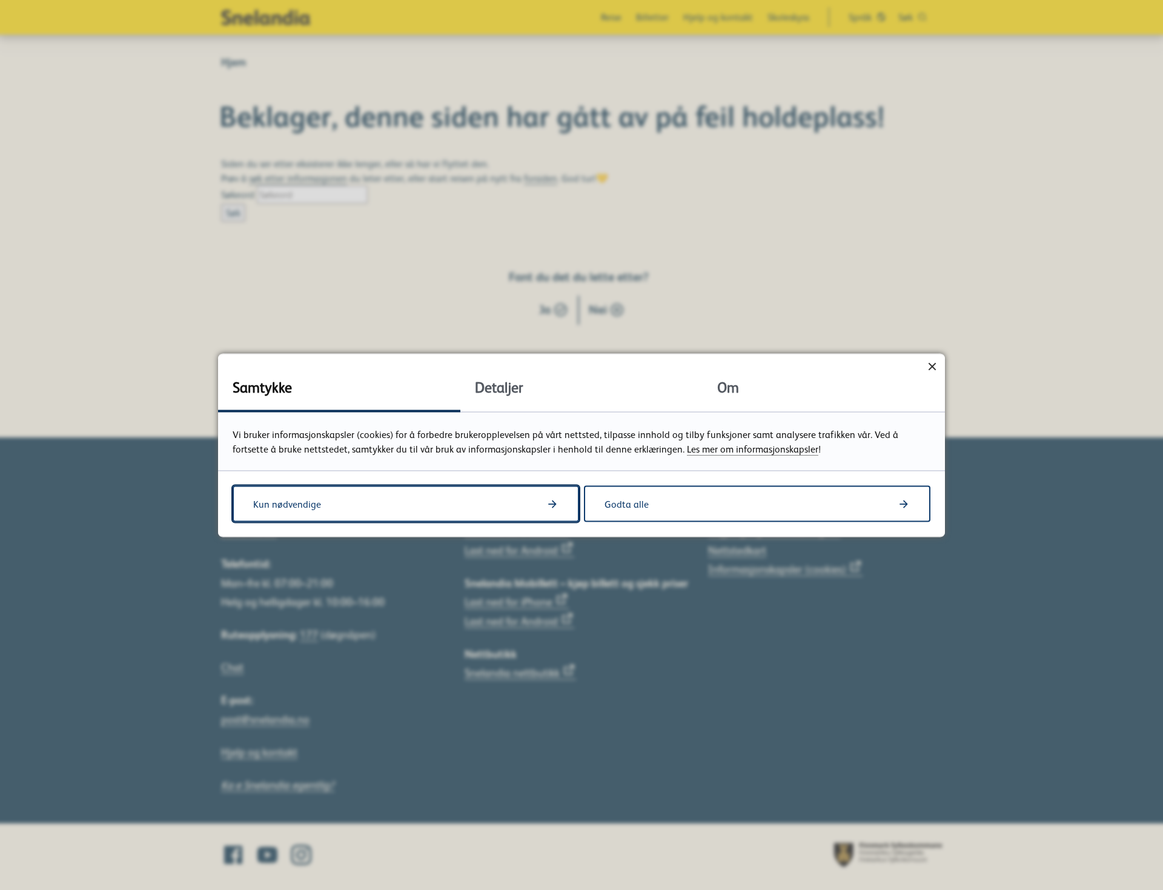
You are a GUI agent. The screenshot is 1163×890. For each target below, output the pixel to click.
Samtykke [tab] (262, 386)
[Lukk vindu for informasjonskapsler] (932, 366)
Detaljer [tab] (499, 386)
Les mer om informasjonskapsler (752, 448)
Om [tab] (728, 386)
